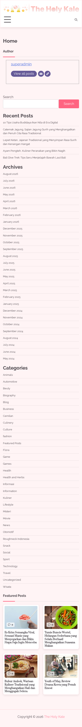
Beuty (6, 388)
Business (8, 408)
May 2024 (8, 358)
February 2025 (11, 296)
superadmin (21, 64)
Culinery (8, 422)
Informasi (8, 484)
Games (7, 463)
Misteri (7, 511)
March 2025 (10, 290)
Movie (6, 518)
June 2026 (9, 187)
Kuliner (7, 497)
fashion (7, 436)
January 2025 (11, 303)
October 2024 (11, 324)
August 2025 (10, 256)
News (6, 525)
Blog (6, 402)
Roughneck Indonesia (16, 538)
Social (6, 552)
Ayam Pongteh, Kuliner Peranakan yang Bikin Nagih (34, 150)
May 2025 (8, 276)
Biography (9, 395)
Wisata (7, 586)
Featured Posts (12, 443)
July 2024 (8, 344)
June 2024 (9, 351)
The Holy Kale (54, 717)
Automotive (10, 381)
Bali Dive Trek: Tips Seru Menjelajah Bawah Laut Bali (34, 157)
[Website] (48, 74)
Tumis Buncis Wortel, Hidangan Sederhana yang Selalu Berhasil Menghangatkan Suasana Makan (61, 639)
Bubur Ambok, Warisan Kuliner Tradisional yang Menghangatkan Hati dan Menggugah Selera (20, 686)
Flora (6, 450)
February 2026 (12, 214)
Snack (6, 545)
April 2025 (9, 283)
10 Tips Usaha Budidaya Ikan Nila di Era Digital (30, 122)
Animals (8, 374)
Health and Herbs (13, 477)
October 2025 (11, 242)
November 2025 (12, 235)
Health (7, 470)
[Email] (41, 74)
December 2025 (12, 228)
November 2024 (12, 317)
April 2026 (9, 201)
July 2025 (8, 262)
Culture (7, 429)
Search (8, 97)
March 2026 (10, 208)
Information (10, 491)
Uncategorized (12, 579)
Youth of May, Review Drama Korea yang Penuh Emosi (60, 685)
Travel (7, 573)
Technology (10, 566)
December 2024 (12, 310)
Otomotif (8, 531)
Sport (6, 559)
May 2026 (9, 194)
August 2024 (10, 337)
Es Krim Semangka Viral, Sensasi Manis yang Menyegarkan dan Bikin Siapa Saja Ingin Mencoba (21, 637)
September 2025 (13, 249)
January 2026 (11, 221)
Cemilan (8, 415)
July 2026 (9, 180)
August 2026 (10, 173)
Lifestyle (8, 504)
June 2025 (9, 269)
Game (6, 456)
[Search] (76, 20)
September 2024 (13, 331)
